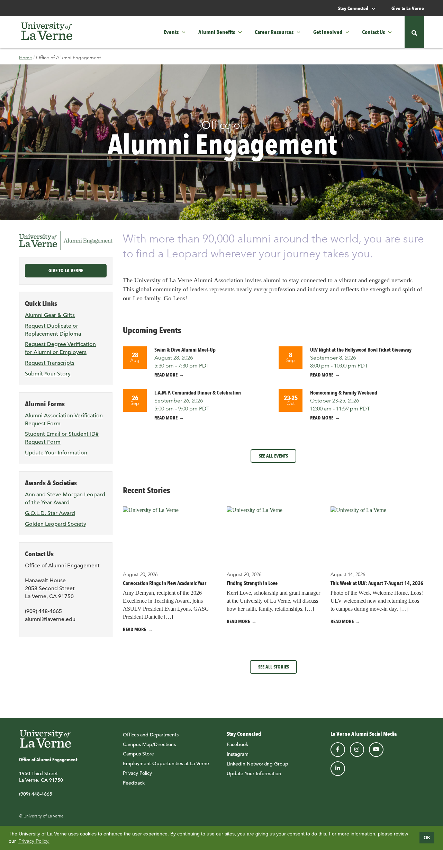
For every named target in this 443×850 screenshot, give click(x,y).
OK (427, 837)
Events (171, 32)
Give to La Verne (407, 8)
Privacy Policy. (33, 841)
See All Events (273, 456)
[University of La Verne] (46, 32)
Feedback (134, 783)
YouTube (376, 749)
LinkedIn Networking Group (257, 764)
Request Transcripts (49, 363)
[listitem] (195, 362)
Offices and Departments (151, 735)
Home (25, 57)
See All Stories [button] (273, 667)
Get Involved (327, 32)
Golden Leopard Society (55, 524)
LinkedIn (337, 768)
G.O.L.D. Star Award (50, 513)
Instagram (237, 754)
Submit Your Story (48, 373)
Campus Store (138, 754)
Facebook (237, 744)
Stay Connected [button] (353, 8)
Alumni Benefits (216, 32)
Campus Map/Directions (149, 744)
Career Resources (274, 32)
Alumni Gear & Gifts (50, 315)
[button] (186, 32)
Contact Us (373, 32)
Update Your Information (56, 452)
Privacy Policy (137, 773)
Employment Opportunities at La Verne (166, 763)
